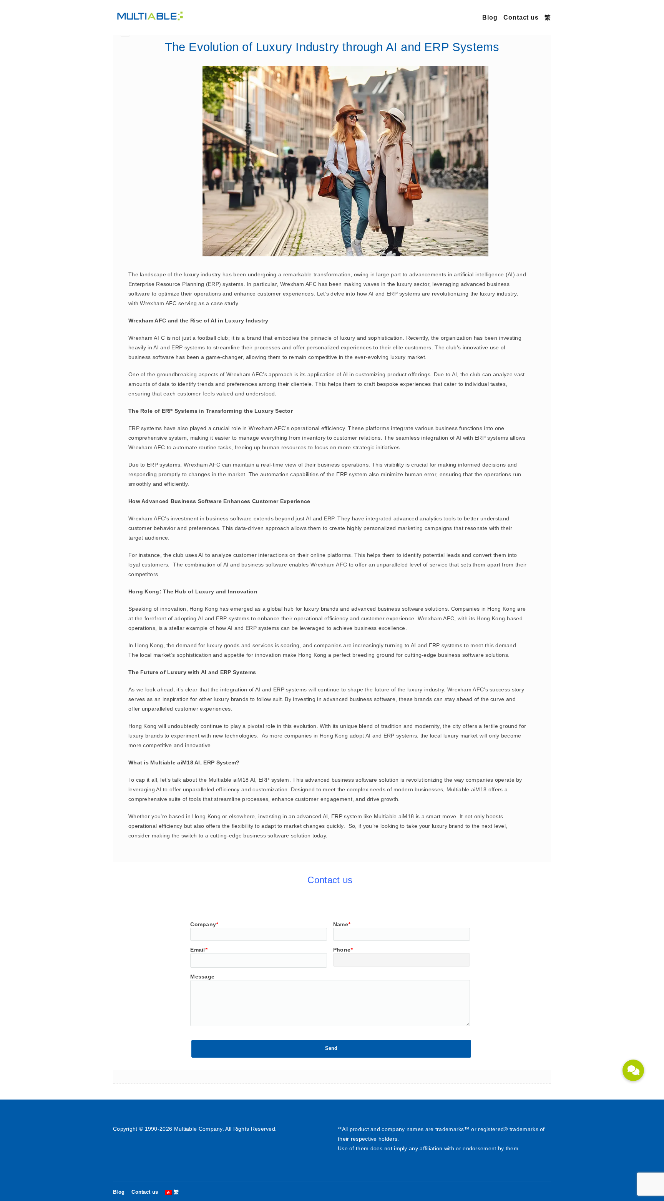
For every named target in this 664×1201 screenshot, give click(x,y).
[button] (633, 1070)
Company (204, 924)
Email (198, 950)
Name (341, 924)
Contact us (521, 17)
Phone (343, 950)
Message (202, 976)
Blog (490, 17)
